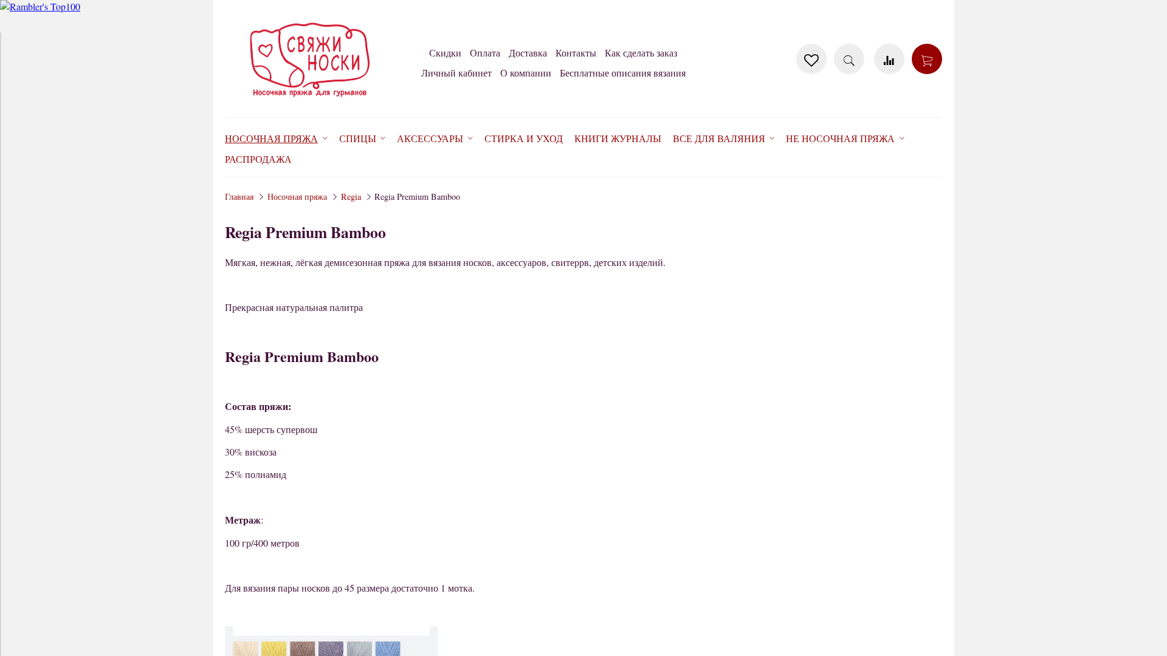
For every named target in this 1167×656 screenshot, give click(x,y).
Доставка (528, 52)
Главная (239, 196)
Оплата (485, 52)
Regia (351, 196)
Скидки (445, 52)
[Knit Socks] (310, 99)
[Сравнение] (889, 59)
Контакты (576, 52)
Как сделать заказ (641, 52)
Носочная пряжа (297, 196)
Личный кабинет (456, 72)
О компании (525, 72)
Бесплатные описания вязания (623, 72)
